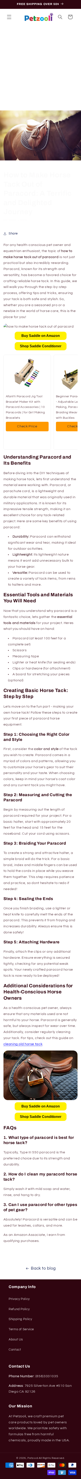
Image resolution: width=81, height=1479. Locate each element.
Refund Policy (19, 1309)
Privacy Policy (19, 1299)
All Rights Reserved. (52, 1458)
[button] (9, 17)
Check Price (27, 426)
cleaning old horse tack (23, 1044)
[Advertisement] (40, 67)
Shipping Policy (20, 1319)
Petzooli (32, 1458)
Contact (15, 1349)
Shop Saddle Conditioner (40, 346)
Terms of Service (21, 1329)
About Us (16, 1339)
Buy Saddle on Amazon (40, 336)
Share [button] (13, 233)
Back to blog (43, 1268)
